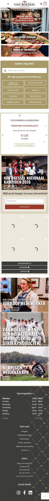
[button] (10, 4)
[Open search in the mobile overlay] (41, 4)
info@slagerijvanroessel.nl (24, 476)
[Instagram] (19, 493)
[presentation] (2, 135)
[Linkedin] (30, 493)
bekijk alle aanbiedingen (25, 145)
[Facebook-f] (24, 493)
